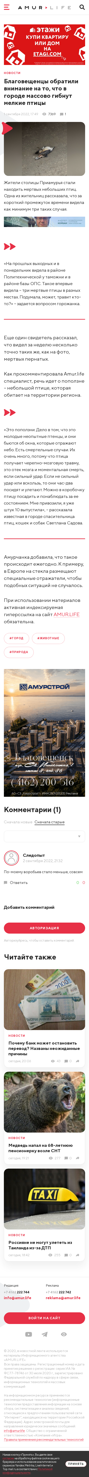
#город (17, 638)
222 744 (16, 1292)
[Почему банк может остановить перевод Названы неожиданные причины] (78, 1061)
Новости (12, 73)
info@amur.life (17, 1298)
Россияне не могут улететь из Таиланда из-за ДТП (40, 1245)
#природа (19, 652)
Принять (76, 1464)
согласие (8, 1458)
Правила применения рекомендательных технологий (44, 1439)
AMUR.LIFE (67, 614)
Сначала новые (18, 822)
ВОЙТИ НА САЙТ (44, 1318)
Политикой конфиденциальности (27, 1471)
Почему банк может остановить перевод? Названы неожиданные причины (44, 1048)
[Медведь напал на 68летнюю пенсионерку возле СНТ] (78, 1158)
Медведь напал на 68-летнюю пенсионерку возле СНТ (40, 1147)
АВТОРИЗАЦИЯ (44, 928)
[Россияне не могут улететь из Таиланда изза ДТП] (78, 1255)
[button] (63, 1334)
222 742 (58, 1292)
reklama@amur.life (63, 1298)
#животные (48, 638)
